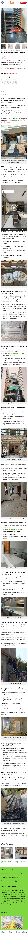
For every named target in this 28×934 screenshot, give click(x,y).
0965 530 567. (16, 120)
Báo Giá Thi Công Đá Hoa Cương (20, 862)
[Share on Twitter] (8, 82)
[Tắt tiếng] (22, 229)
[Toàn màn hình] (25, 229)
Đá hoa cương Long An (15, 50)
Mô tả (2, 91)
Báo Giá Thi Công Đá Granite (6, 862)
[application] (14, 208)
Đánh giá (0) (4, 94)
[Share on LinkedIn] (16, 82)
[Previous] (3, 25)
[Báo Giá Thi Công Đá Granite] (7, 853)
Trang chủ (4, 50)
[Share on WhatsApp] (2, 82)
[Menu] (2, 2)
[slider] (13, 229)
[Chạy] (3, 229)
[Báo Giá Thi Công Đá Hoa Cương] (21, 853)
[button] (14, 208)
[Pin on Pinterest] (13, 82)
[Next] (24, 25)
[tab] (14, 91)
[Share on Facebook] (5, 82)
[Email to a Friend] (10, 82)
